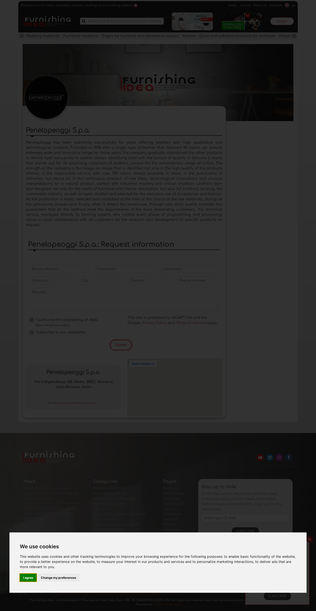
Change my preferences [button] (58, 577)
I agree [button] (28, 577)
